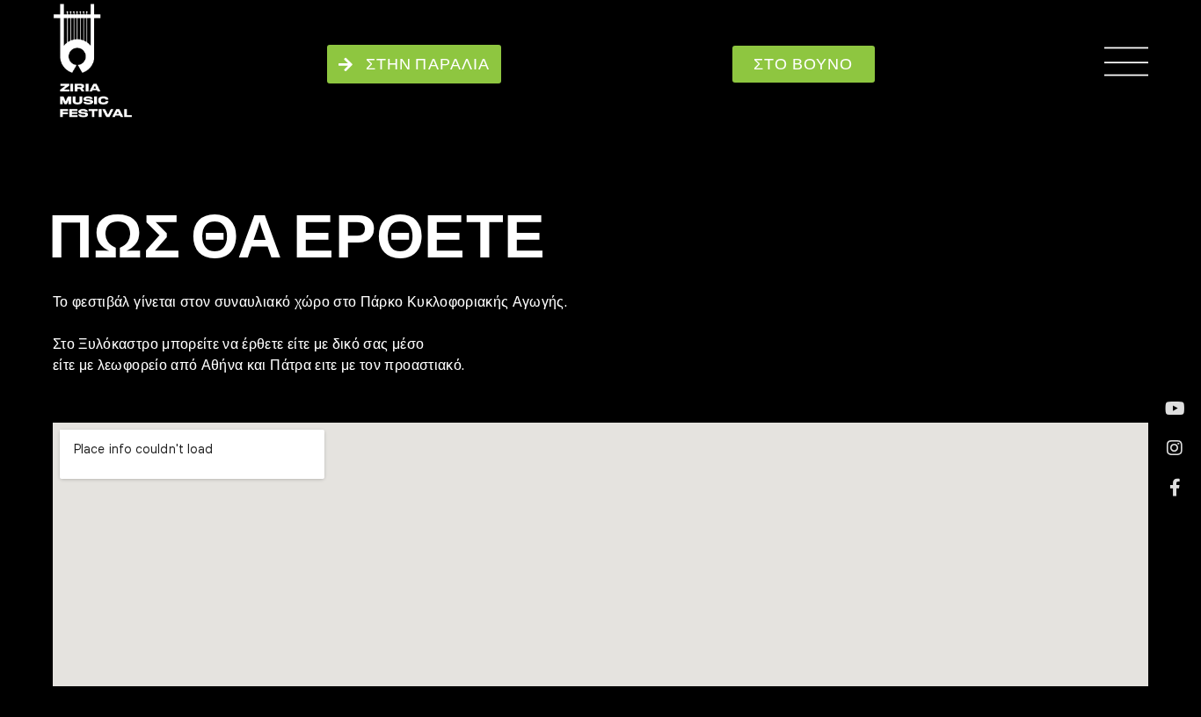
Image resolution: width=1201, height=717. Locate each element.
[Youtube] (1175, 409)
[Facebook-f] (1175, 488)
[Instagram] (1175, 448)
